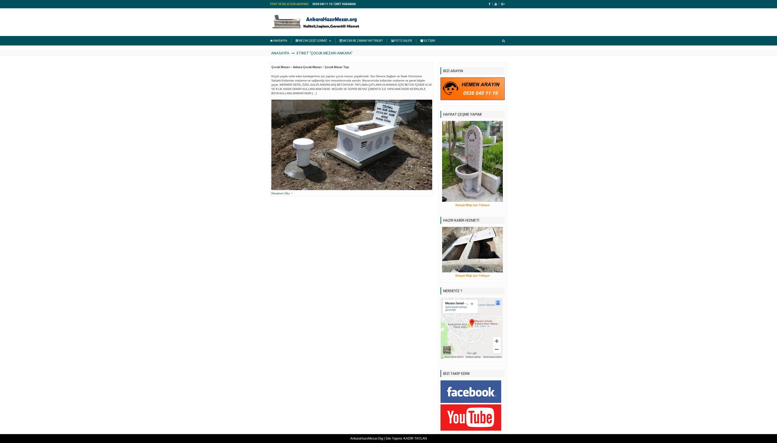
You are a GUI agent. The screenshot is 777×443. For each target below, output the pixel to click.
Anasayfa (280, 53)
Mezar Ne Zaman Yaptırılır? (362, 40)
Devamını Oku (280, 193)
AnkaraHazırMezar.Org (366, 438)
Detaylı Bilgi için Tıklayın (472, 205)
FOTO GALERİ (403, 40)
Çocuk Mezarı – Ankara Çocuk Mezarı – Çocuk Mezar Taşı (310, 67)
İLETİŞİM (429, 40)
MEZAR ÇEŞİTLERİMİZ (312, 40)
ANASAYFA (280, 40)
